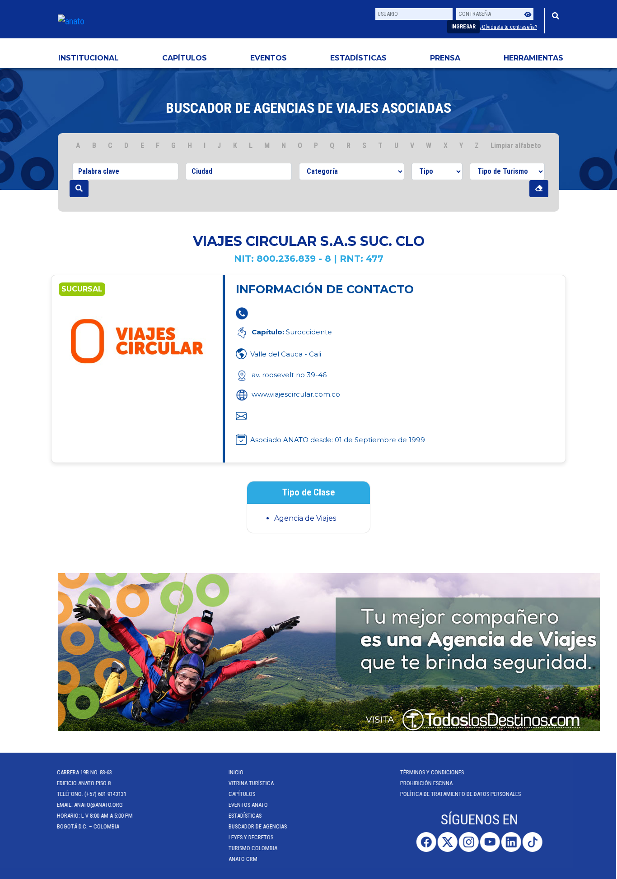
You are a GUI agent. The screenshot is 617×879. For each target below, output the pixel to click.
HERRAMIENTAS (533, 58)
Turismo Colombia (253, 848)
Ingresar (463, 26)
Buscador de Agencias (258, 826)
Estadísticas (358, 58)
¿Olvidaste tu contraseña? (508, 27)
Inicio (236, 772)
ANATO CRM (243, 859)
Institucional (88, 58)
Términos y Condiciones (433, 772)
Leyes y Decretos (251, 837)
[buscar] (79, 188)
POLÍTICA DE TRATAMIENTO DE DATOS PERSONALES (461, 794)
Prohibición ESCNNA (427, 783)
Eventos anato (249, 804)
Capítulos (184, 58)
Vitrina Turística (252, 783)
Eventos (268, 58)
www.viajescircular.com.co (296, 394)
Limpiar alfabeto (516, 145)
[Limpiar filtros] (538, 188)
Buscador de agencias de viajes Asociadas (308, 107)
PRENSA (445, 58)
